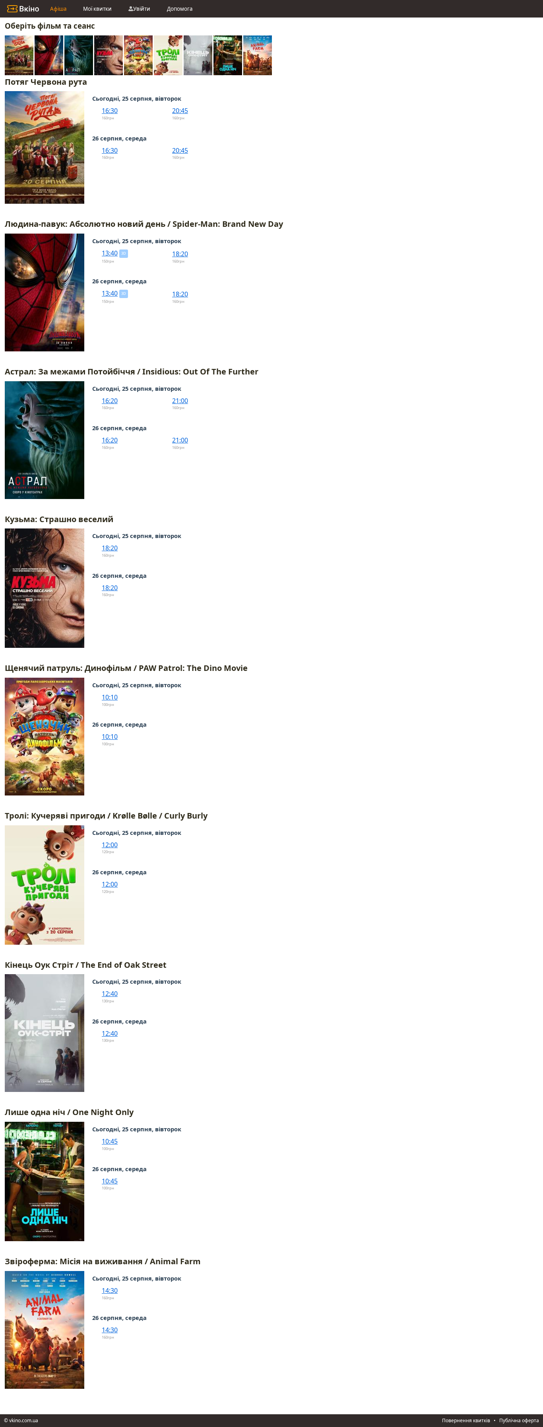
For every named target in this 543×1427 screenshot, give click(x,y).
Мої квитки (97, 8)
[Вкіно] (23, 9)
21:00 (180, 400)
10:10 (110, 697)
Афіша (58, 8)
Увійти (141, 8)
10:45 (110, 1141)
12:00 (110, 844)
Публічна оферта (519, 1420)
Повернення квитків (466, 1420)
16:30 (110, 110)
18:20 (180, 254)
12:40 (110, 993)
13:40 (110, 253)
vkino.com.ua (23, 1420)
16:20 (110, 400)
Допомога (179, 8)
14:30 (110, 1290)
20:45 (180, 110)
